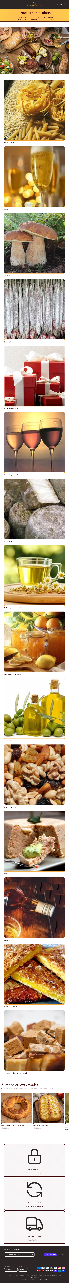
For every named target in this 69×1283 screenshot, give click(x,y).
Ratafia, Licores (10, 940)
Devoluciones (34, 1277)
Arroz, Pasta (9, 143)
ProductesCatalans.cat (31, 1279)
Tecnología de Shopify (42, 1279)
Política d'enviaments (34, 1240)
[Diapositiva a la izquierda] (31, 1135)
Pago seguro (34, 1275)
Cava (6, 209)
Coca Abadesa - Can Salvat (40, 1125)
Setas (6, 276)
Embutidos (8, 342)
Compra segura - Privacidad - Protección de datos (50, 1275)
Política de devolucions (33, 1206)
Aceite (6, 741)
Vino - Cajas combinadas (13, 475)
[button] (3, 4)
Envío (28, 1275)
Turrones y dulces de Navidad (15, 1073)
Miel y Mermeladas (11, 674)
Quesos (7, 541)
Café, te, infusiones (11, 608)
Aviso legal (11, 1275)
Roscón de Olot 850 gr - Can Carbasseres (12, 1125)
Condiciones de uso (20, 1275)
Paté (6, 874)
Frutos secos (9, 807)
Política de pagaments (33, 1173)
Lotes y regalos (10, 409)
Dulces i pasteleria (11, 1007)
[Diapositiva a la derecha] (38, 1135)
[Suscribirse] (32, 1254)
